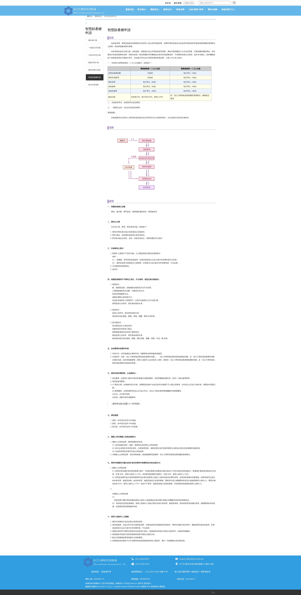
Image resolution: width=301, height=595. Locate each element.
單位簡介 (141, 9)
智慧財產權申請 (94, 77)
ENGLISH (189, 3)
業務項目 (154, 9)
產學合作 (167, 9)
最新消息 (130, 9)
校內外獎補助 (93, 84)
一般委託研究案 (94, 47)
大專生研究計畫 (94, 55)
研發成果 (180, 9)
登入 (213, 592)
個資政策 (195, 571)
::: (163, 2)
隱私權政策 (205, 571)
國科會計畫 (92, 40)
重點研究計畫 (93, 62)
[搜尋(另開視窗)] (234, 3)
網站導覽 (178, 3)
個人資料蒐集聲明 (182, 571)
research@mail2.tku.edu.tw (191, 559)
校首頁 (168, 3)
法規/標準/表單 (196, 9)
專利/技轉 (212, 9)
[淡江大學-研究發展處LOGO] (84, 11)
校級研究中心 (228, 9)
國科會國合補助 (94, 70)
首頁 (90, 16)
